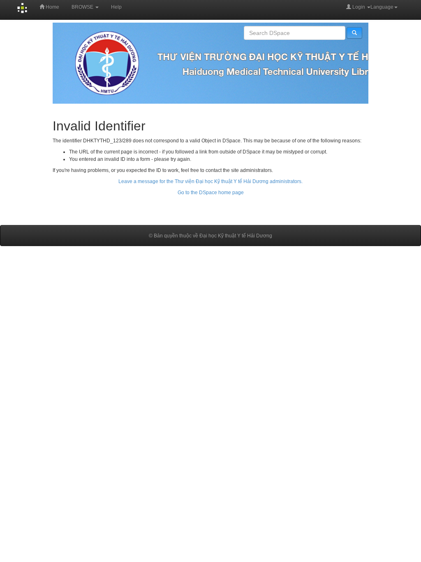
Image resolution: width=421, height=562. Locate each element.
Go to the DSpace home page (211, 192)
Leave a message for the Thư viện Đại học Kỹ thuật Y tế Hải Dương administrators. (210, 181)
